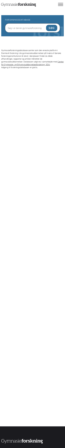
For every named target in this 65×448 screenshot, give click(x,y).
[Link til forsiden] (22, 442)
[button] (60, 4)
